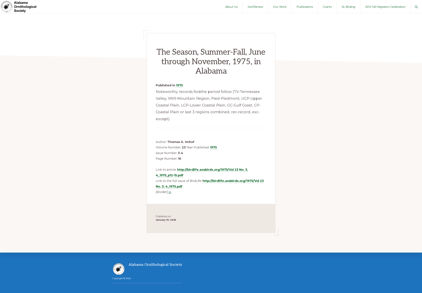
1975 (179, 85)
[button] (416, 6)
